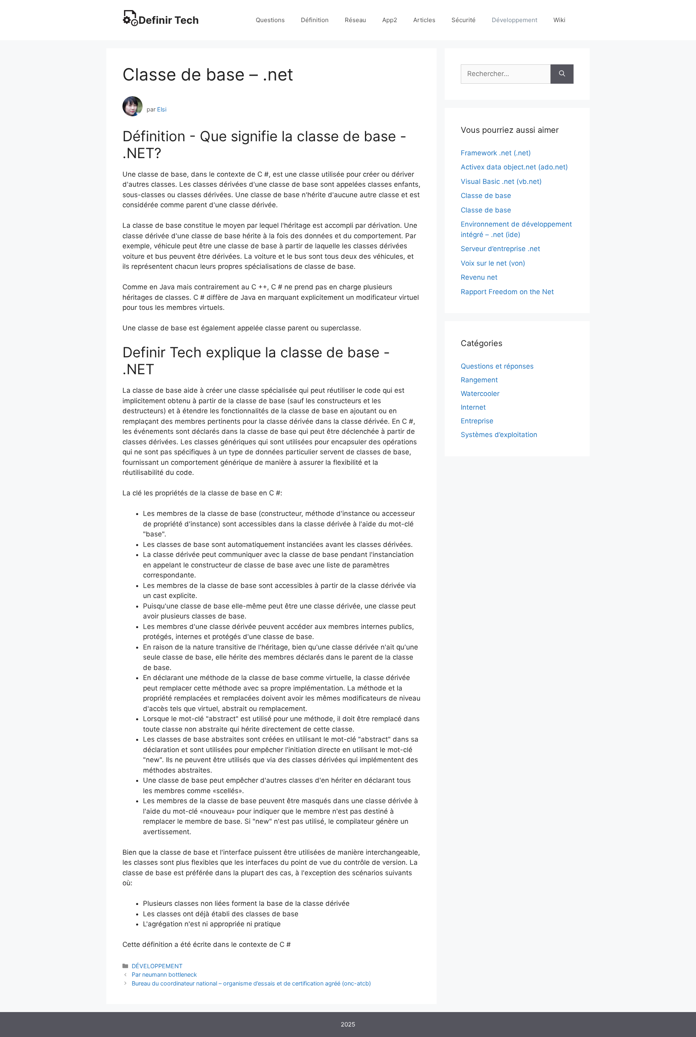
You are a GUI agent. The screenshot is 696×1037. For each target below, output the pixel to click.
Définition (315, 20)
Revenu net (479, 277)
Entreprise (477, 421)
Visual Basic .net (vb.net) (501, 181)
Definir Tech (169, 20)
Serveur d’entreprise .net (500, 249)
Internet (473, 407)
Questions (270, 20)
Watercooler (480, 394)
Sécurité (464, 20)
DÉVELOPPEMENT (157, 966)
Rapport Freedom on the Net (507, 292)
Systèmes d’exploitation (499, 435)
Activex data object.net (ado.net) (514, 167)
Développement (514, 20)
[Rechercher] (562, 74)
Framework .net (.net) (496, 153)
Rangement (479, 380)
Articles (424, 20)
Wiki (559, 20)
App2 (389, 20)
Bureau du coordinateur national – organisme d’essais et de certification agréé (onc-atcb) (251, 983)
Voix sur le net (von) (493, 263)
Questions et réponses (497, 366)
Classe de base (486, 196)
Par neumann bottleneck (164, 974)
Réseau (355, 20)
